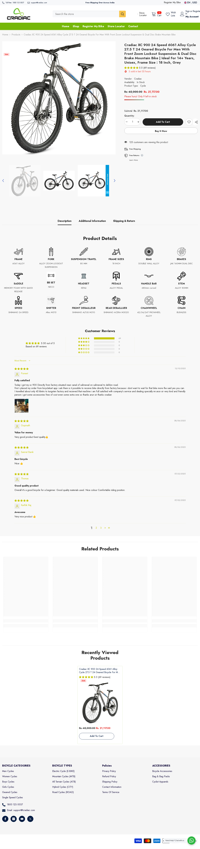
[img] (21, 369)
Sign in (188, 12)
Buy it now (161, 131)
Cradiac (138, 78)
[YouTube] (22, 819)
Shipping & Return (124, 221)
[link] (25, 620)
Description (64, 221)
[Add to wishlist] (189, 122)
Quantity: (129, 116)
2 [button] (96, 527)
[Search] (89, 14)
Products (16, 34)
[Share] (195, 122)
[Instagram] (14, 819)
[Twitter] (30, 819)
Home (5, 34)
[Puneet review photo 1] (21, 406)
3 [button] (101, 527)
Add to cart (163, 122)
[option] (59, 97)
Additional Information (92, 221)
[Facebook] (5, 819)
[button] (3, 180)
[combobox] (86, 14)
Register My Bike (172, 2)
